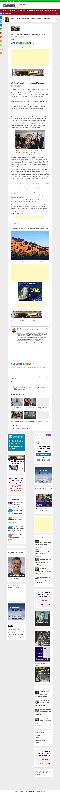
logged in (19, 428)
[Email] (23, 42)
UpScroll (37, 742)
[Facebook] (12, 42)
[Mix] (1, 40)
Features (11, 10)
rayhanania (22, 36)
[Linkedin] (21, 42)
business (14, 371)
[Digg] (30, 42)
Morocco (23, 371)
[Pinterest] (1, 32)
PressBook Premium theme (40, 791)
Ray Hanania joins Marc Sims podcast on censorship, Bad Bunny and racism (16, 504)
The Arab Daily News (20, 4)
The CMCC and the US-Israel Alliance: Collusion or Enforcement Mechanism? (16, 528)
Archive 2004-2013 (7, 13)
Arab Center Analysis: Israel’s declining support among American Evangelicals (16, 512)
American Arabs (15, 367)
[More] (33, 42)
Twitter (26, 349)
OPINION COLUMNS (16, 499)
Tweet (22, 47)
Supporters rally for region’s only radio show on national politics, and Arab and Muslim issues (30, 18)
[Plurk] (17, 42)
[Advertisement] (30, 57)
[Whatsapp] (26, 42)
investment (19, 371)
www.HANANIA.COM (35, 337)
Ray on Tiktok (39, 10)
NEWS (43, 537)
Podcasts (31, 10)
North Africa (44, 367)
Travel (12, 369)
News (40, 367)
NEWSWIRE (43, 688)
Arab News (36, 339)
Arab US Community (21, 10)
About (4, 10)
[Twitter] (19, 42)
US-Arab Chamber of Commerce (35, 371)
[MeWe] (14, 42)
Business (26, 367)
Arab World (21, 367)
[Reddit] (28, 42)
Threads (37, 743)
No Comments (29, 36)
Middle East (36, 367)
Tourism (27, 371)
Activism (11, 20)
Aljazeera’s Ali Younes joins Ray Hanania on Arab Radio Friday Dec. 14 (33, 387)
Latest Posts (17, 325)
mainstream (30, 367)
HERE (15, 227)
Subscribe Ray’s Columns (50, 10)
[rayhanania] (14, 332)
